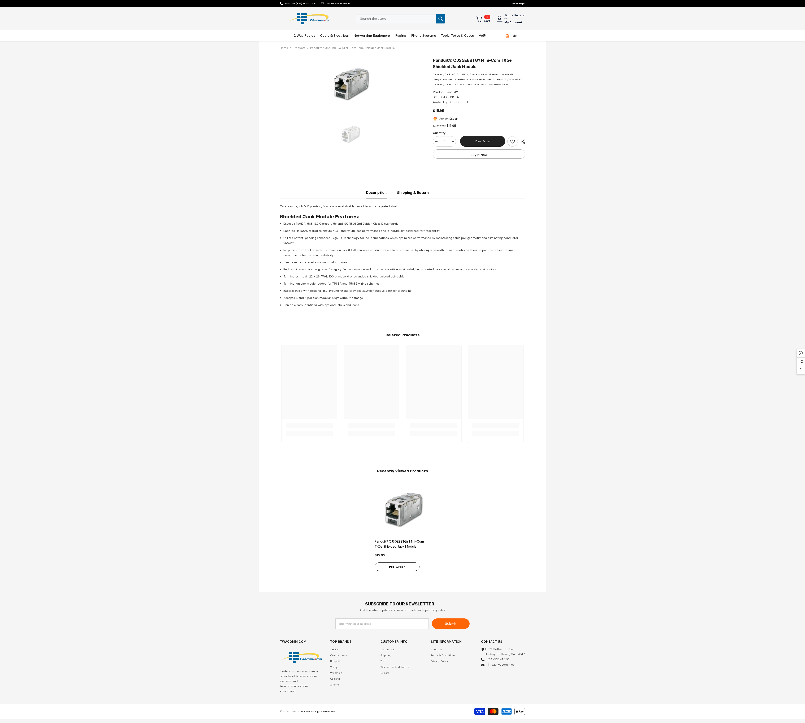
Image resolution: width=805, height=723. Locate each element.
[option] (350, 83)
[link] (511, 36)
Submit (451, 623)
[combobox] (396, 18)
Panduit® (452, 92)
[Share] (521, 142)
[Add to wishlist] (512, 141)
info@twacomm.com (338, 3)
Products (299, 48)
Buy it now (479, 155)
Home (284, 48)
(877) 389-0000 (306, 3)
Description (376, 192)
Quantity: (439, 133)
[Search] (400, 18)
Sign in (507, 17)
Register (520, 15)
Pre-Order (482, 141)
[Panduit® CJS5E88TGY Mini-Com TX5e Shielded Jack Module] (403, 509)
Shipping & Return (413, 192)
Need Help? (518, 3)
